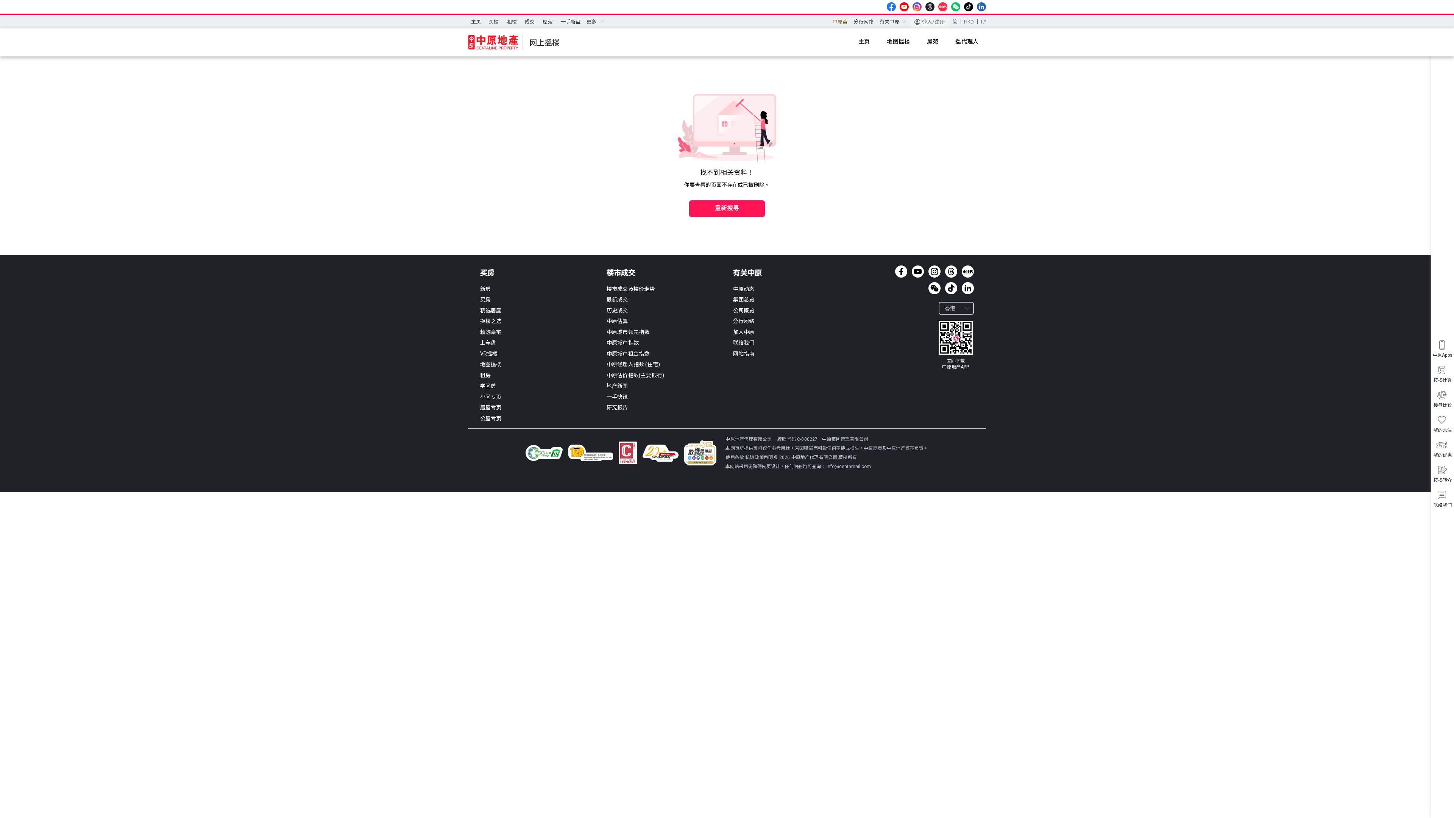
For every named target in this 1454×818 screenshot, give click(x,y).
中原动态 (744, 289)
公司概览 (744, 311)
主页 (476, 22)
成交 (530, 22)
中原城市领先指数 (628, 332)
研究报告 (617, 407)
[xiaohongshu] (942, 6)
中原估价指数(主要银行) (635, 375)
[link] (956, 345)
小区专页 (491, 397)
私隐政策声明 (759, 457)
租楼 (512, 22)
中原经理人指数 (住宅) (633, 364)
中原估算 (617, 321)
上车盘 (488, 343)
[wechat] (955, 6)
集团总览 (744, 300)
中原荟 (840, 22)
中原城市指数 (623, 343)
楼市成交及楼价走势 (631, 289)
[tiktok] (968, 6)
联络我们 (744, 343)
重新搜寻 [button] (727, 208)
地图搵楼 (491, 364)
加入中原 (744, 332)
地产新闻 (617, 386)
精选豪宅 (491, 332)
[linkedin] (981, 6)
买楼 (494, 22)
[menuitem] (476, 22)
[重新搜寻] (727, 192)
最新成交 (617, 300)
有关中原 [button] (890, 22)
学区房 (488, 386)
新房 (485, 289)
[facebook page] (891, 6)
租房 (485, 375)
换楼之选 (491, 321)
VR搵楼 (489, 354)
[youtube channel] (904, 6)
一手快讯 (617, 397)
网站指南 (744, 354)
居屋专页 (491, 407)
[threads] (929, 6)
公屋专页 (491, 418)
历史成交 (617, 311)
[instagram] (917, 6)
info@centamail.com (849, 466)
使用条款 (735, 457)
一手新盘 (571, 22)
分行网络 (863, 22)
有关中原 (747, 273)
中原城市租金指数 (628, 354)
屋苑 (547, 22)
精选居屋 (491, 311)
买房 (487, 273)
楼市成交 (621, 273)
